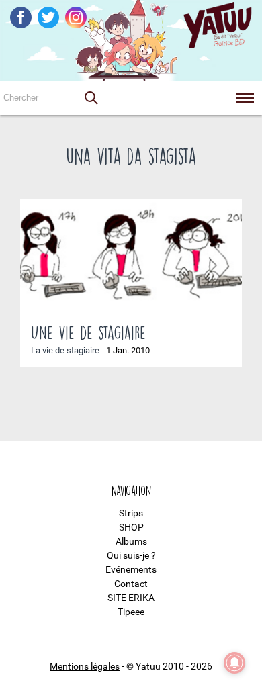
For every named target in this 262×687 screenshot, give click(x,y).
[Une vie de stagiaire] (131, 256)
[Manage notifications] (234, 663)
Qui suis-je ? (131, 555)
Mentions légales (85, 666)
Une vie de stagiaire (88, 332)
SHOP (131, 527)
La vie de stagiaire (65, 350)
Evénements (131, 569)
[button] (91, 98)
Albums (131, 541)
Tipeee (131, 611)
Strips (131, 513)
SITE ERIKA (131, 597)
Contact (131, 583)
